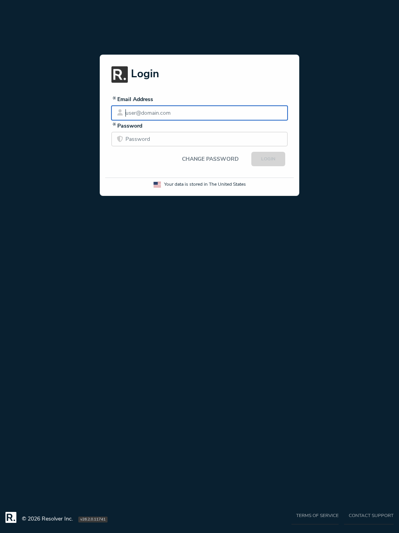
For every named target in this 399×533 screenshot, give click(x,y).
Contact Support (371, 515)
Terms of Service (317, 515)
